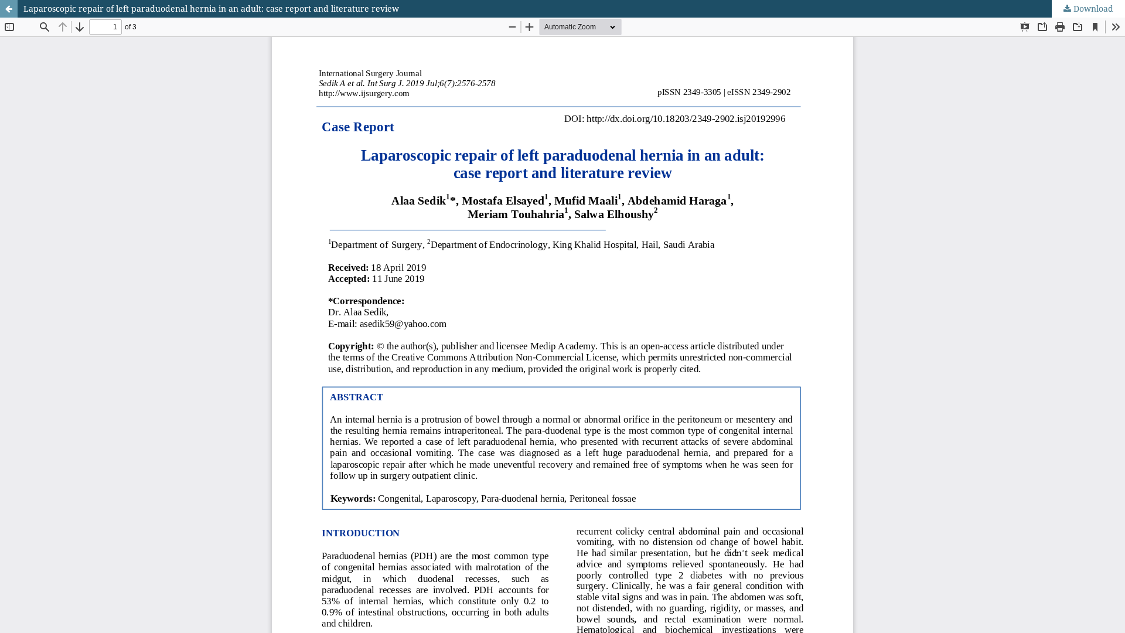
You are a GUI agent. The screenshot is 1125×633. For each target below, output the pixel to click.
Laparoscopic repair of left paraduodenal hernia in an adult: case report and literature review (211, 8)
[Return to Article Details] (9, 9)
